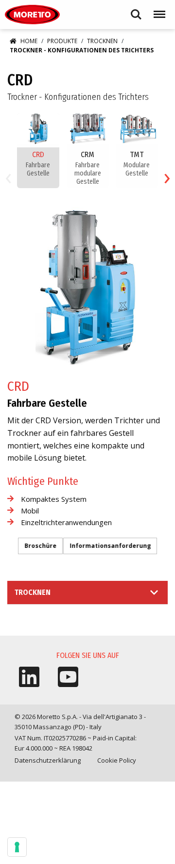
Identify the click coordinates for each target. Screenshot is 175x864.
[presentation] (8, 176)
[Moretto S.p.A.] (32, 14)
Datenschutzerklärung (48, 760)
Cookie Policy (116, 760)
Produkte (62, 41)
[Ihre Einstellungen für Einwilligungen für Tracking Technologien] (17, 847)
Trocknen (102, 41)
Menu (157, 10)
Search (136, 10)
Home (28, 41)
